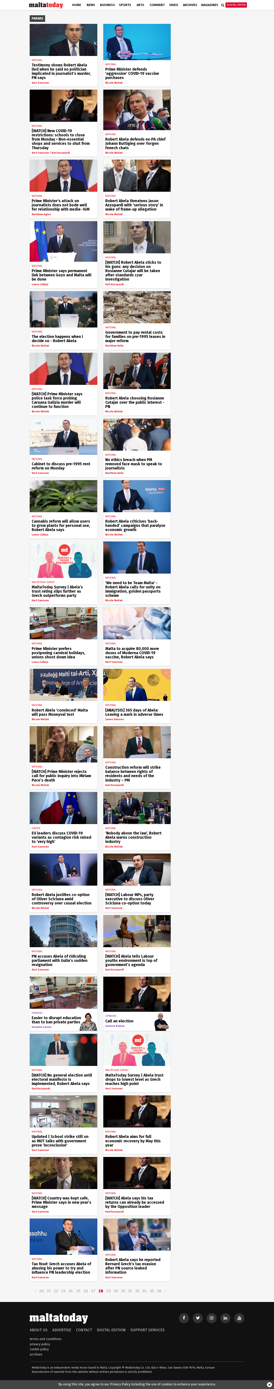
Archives (190, 5)
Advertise (61, 1330)
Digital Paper (236, 5)
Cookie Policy (39, 1349)
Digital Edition (111, 1330)
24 (70, 1291)
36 (159, 1291)
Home (76, 5)
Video (173, 5)
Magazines (209, 5)
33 (137, 1291)
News (91, 5)
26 (85, 1291)
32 (130, 1291)
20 (41, 1291)
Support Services (147, 1330)
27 (93, 1291)
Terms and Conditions (46, 1339)
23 (63, 1291)
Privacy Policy (40, 1344)
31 (123, 1291)
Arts (140, 5)
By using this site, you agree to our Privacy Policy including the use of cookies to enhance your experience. (137, 1384)
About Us (39, 1330)
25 (78, 1291)
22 (56, 1291)
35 (152, 1291)
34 (144, 1291)
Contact (84, 1330)
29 (108, 1291)
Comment (157, 5)
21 (49, 1291)
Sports (125, 5)
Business (107, 5)
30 (116, 1291)
